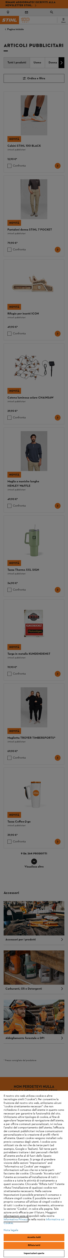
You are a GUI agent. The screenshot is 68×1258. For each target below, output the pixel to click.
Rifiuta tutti (34, 1245)
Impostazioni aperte (34, 1253)
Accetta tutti (34, 1237)
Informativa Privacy (16, 1220)
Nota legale (11, 1230)
